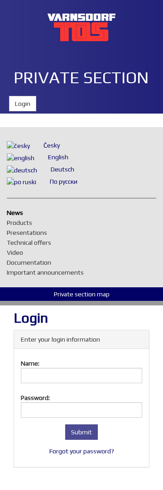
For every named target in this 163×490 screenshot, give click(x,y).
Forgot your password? (81, 451)
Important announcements (47, 272)
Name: (30, 363)
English (58, 157)
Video (17, 252)
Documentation (31, 262)
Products (21, 222)
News (17, 212)
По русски (63, 181)
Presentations (29, 232)
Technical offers (31, 242)
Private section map (82, 294)
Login (22, 103)
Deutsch (62, 169)
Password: (35, 397)
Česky (51, 145)
